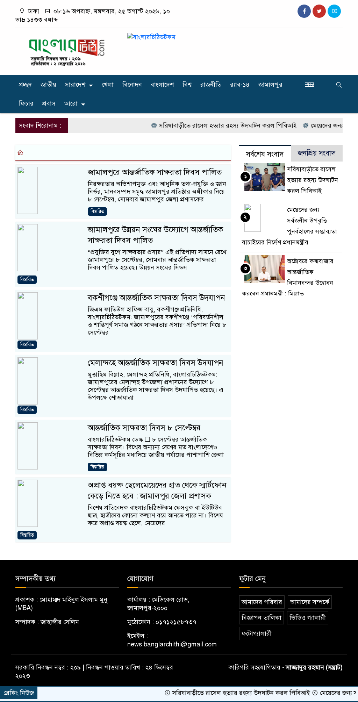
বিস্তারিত (97, 211)
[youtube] (334, 11)
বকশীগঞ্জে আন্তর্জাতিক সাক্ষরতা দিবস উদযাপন (156, 298)
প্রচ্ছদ (25, 84)
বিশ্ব (187, 84)
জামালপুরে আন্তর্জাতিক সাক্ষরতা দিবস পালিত (155, 172)
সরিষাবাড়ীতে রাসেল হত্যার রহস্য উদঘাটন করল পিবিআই (216, 125)
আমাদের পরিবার (262, 602)
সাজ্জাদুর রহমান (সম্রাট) (314, 667)
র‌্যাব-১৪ (240, 84)
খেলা (108, 84)
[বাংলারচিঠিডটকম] (67, 50)
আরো (71, 103)
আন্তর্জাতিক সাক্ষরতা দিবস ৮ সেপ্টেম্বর (144, 428)
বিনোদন (132, 84)
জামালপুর (270, 84)
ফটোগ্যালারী (257, 633)
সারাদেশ (75, 84)
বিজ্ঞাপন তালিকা (261, 618)
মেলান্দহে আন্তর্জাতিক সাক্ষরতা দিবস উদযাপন (155, 363)
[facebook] (304, 11)
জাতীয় (48, 84)
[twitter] (319, 11)
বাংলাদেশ (162, 84)
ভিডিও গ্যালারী (307, 618)
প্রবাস (49, 103)
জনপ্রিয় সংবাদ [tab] (316, 153)
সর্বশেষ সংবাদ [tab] (265, 154)
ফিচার (26, 103)
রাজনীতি (210, 84)
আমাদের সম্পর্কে (309, 602)
